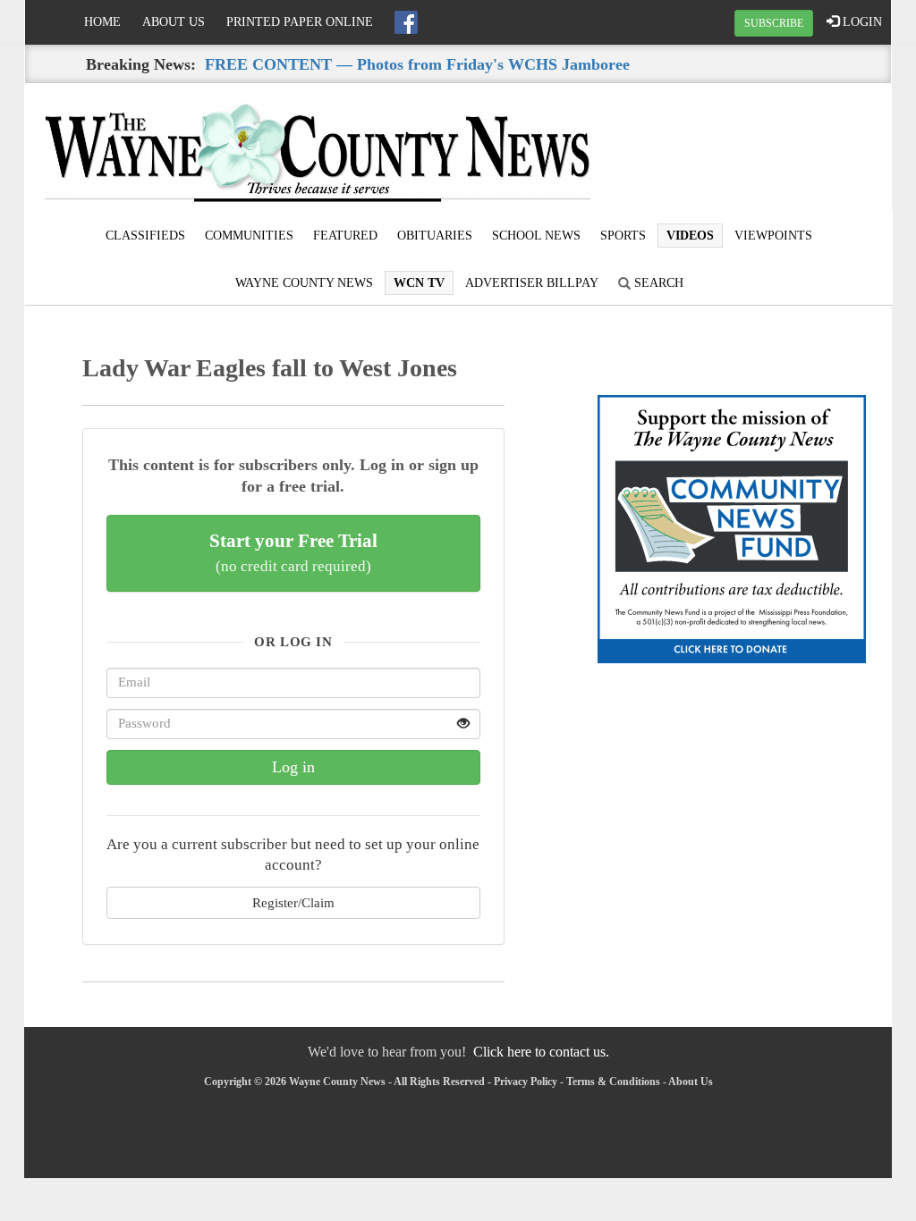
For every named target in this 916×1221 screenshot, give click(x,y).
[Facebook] (406, 22)
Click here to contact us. (541, 1051)
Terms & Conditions (613, 1081)
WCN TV (419, 283)
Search (657, 283)
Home (102, 22)
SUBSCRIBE (773, 23)
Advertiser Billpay (531, 283)
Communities (249, 235)
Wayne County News (304, 283)
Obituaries (434, 235)
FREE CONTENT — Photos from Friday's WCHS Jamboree (417, 64)
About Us (173, 22)
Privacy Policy (525, 1081)
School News (536, 235)
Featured (345, 235)
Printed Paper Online (299, 22)
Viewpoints (773, 235)
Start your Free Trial (293, 552)
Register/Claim (293, 902)
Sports (623, 235)
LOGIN (860, 22)
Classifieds (145, 235)
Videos (690, 235)
